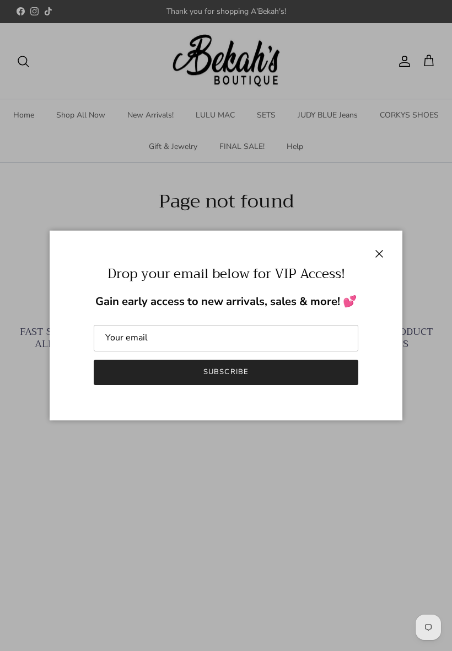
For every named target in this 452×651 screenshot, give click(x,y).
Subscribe (225, 372)
